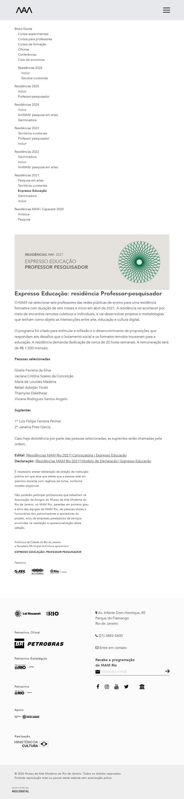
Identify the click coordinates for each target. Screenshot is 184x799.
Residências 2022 (27, 152)
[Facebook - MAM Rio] (98, 686)
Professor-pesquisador (33, 96)
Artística (23, 214)
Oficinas (23, 49)
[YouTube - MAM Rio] (116, 686)
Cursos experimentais (33, 34)
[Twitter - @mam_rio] (126, 686)
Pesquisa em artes (31, 180)
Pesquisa (24, 219)
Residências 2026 (30, 68)
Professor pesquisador (33, 138)
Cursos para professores (35, 39)
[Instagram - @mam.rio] (107, 686)
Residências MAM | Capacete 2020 (39, 209)
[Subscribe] (167, 672)
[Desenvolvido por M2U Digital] (20, 788)
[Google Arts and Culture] (142, 686)
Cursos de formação (32, 44)
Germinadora (27, 120)
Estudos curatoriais (34, 78)
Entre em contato (113, 647)
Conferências (27, 54)
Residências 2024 (27, 105)
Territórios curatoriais (32, 133)
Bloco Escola (23, 29)
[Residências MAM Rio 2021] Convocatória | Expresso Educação (76, 455)
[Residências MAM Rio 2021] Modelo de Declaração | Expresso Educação (93, 461)
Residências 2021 (27, 175)
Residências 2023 (27, 128)
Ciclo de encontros (31, 60)
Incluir (25, 73)
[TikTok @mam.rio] (134, 686)
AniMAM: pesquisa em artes (38, 115)
